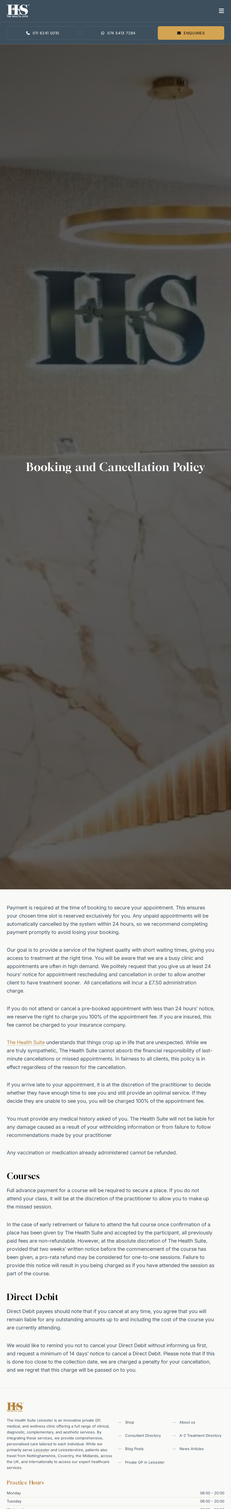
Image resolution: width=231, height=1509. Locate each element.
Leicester (42, 1450)
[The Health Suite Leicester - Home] (110, 11)
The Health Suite (26, 1042)
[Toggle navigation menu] (220, 11)
